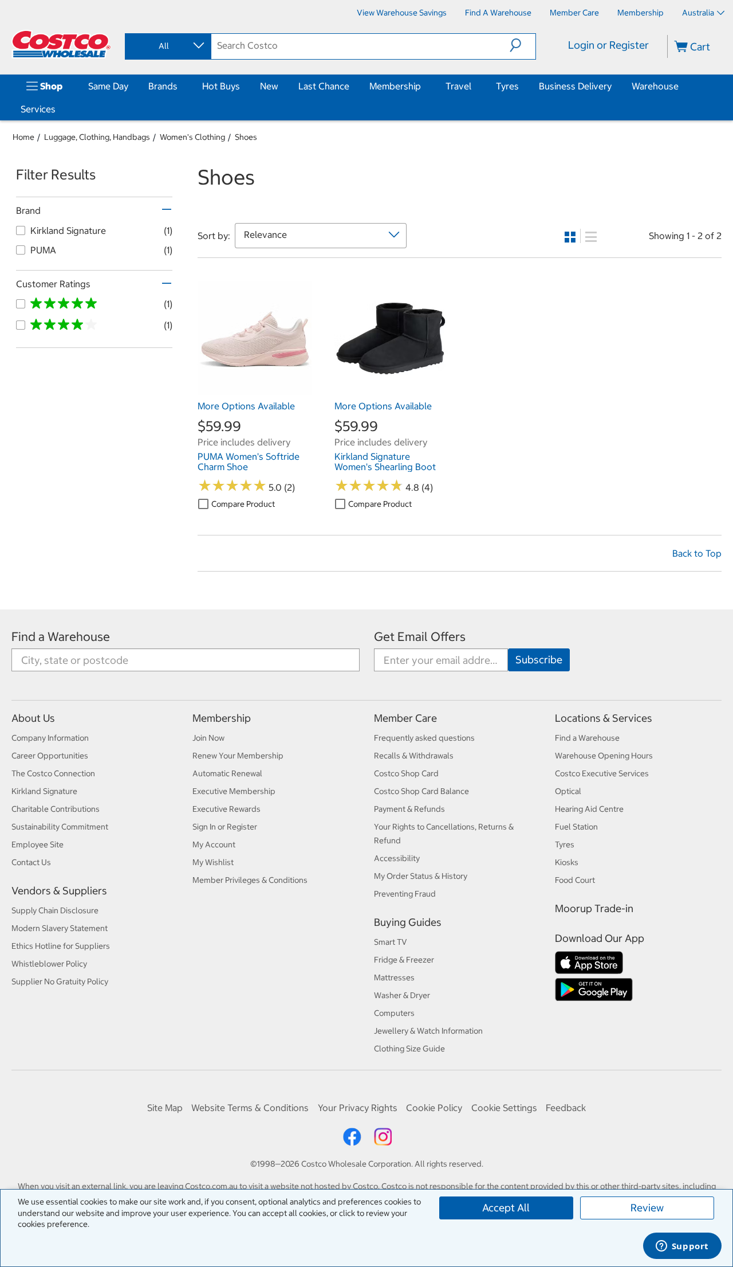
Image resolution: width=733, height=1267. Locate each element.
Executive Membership (233, 791)
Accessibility (397, 858)
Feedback (566, 1107)
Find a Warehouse (60, 636)
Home (23, 137)
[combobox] (167, 46)
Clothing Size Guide (409, 1048)
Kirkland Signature (44, 791)
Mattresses (394, 977)
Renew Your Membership (237, 755)
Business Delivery (575, 86)
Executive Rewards (226, 809)
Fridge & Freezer (404, 960)
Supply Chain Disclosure (54, 910)
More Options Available (246, 406)
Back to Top (697, 553)
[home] (61, 44)
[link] (255, 389)
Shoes (246, 137)
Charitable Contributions (55, 809)
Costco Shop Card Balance (421, 791)
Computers (394, 1013)
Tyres (507, 86)
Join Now (208, 738)
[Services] (58, 109)
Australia (698, 12)
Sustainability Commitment (59, 827)
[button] (522, 45)
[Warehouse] (681, 86)
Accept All (506, 1207)
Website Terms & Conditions (250, 1107)
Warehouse (655, 86)
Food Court (575, 880)
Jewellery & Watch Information (428, 1031)
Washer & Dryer (402, 995)
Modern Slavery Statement (59, 928)
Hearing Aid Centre (589, 809)
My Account (213, 844)
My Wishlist (213, 862)
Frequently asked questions (424, 738)
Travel (458, 86)
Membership (395, 86)
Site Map (165, 1107)
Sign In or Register (224, 827)
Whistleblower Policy (49, 964)
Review (647, 1207)
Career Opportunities (49, 755)
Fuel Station (576, 827)
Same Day (108, 86)
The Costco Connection (53, 773)
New (269, 86)
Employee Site (37, 844)
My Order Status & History (420, 876)
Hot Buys (221, 86)
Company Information (50, 738)
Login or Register (608, 45)
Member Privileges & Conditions (250, 880)
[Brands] (180, 86)
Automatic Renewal (227, 773)
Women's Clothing (192, 137)
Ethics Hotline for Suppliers (60, 946)
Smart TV (390, 942)
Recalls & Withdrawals (414, 755)
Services (38, 109)
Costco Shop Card (406, 773)
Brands (163, 86)
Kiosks (566, 862)
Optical (568, 791)
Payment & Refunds (409, 809)
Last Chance (323, 86)
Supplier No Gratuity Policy (59, 981)
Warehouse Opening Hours (604, 755)
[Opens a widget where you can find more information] (682, 1247)
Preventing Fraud (405, 894)
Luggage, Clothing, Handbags (97, 137)
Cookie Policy (434, 1107)
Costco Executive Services (602, 773)
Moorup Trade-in (594, 908)
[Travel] (473, 86)
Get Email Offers (420, 636)
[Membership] (423, 86)
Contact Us (31, 862)
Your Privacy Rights (357, 1107)
